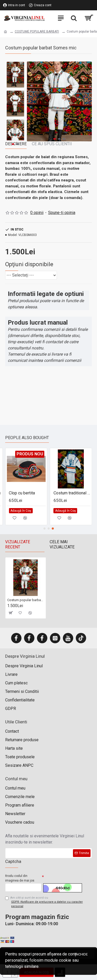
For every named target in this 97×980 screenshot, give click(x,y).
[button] (32, 101)
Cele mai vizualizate (62, 544)
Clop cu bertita (22, 493)
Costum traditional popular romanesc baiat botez (72, 493)
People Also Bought (27, 437)
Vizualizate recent (17, 544)
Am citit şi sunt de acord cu (46, 902)
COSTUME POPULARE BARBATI (37, 31)
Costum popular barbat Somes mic (25, 600)
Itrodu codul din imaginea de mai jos (19, 878)
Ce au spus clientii (52, 143)
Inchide (82, 954)
